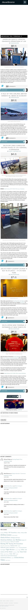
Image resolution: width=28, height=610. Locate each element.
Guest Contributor (15, 151)
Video (3, 560)
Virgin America (8, 560)
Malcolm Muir (15, 274)
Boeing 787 (4, 544)
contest (19, 545)
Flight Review (10, 549)
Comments (11, 86)
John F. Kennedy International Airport (10, 358)
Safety (10, 554)
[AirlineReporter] (14, 2)
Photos (2, 554)
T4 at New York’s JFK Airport (19, 301)
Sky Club (22, 302)
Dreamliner (12, 547)
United (12, 557)
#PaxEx (6, 532)
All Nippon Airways (15, 537)
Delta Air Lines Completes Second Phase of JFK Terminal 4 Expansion (14, 147)
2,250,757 (19, 409)
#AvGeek (2, 532)
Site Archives (3, 608)
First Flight (3, 549)
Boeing (18, 540)
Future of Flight (17, 549)
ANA (14, 540)
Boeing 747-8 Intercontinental (5, 541)
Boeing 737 (23, 540)
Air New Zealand (14, 535)
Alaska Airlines (5, 537)
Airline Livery (6, 535)
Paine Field (23, 552)
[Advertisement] (14, 20)
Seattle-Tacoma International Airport (9, 555)
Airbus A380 (24, 532)
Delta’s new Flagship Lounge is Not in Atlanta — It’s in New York (14, 270)
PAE (18, 551)
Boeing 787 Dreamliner (16, 543)
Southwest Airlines (6, 557)
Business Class (13, 545)
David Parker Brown (8, 486)
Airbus (18, 532)
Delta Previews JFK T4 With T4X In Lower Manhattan (14, 188)
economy (16, 547)
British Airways (7, 545)
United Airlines (19, 557)
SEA (14, 554)
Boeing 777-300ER (15, 541)
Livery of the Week (7, 552)
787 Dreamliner (12, 532)
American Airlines (6, 540)
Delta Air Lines (5, 547)
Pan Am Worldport (17, 356)
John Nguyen (15, 43)
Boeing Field (2, 545)
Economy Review (23, 547)
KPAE (22, 549)
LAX (26, 549)
